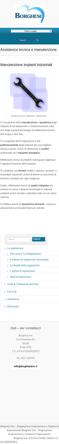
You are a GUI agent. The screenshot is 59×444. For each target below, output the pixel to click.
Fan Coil (11, 291)
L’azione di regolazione (22, 271)
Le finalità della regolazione (25, 265)
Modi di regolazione (20, 277)
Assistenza (13, 299)
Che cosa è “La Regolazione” (25, 253)
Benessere (13, 306)
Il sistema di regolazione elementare (29, 259)
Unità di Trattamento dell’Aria (22, 284)
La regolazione (15, 248)
